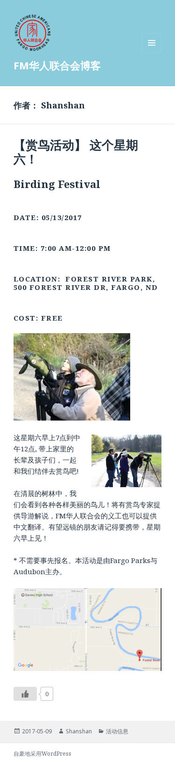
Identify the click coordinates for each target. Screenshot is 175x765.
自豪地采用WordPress (42, 754)
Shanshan (79, 731)
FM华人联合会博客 (57, 65)
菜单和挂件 (151, 52)
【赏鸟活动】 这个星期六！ (76, 151)
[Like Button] (25, 694)
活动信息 (117, 731)
